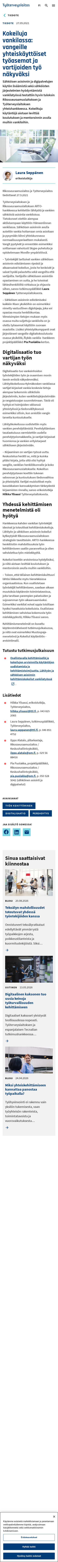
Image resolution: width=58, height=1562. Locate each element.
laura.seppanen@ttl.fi (24, 730)
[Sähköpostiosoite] (27, 832)
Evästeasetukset (29, 1537)
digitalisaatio (15, 813)
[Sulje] (54, 1516)
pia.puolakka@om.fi (23, 776)
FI (39, 6)
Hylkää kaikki (29, 1547)
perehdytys (41, 813)
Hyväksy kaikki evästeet (29, 1556)
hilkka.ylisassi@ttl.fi (23, 711)
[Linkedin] (16, 832)
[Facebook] (6, 832)
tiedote (13, 15)
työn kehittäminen (19, 805)
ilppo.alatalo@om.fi (22, 753)
